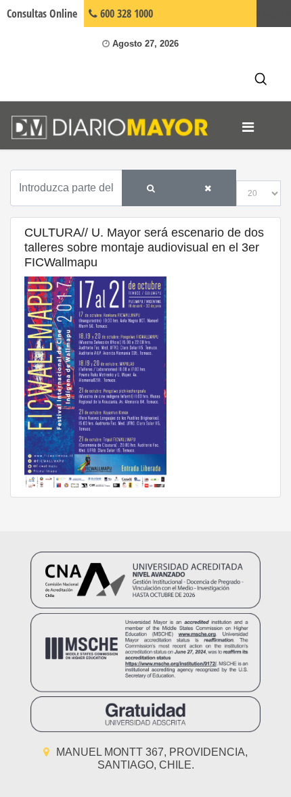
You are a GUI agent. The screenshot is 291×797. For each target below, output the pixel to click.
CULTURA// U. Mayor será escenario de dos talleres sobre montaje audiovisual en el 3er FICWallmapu (144, 247)
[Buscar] (151, 188)
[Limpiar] (207, 188)
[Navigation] (248, 127)
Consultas (42, 13)
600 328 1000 (125, 13)
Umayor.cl (273, 13)
